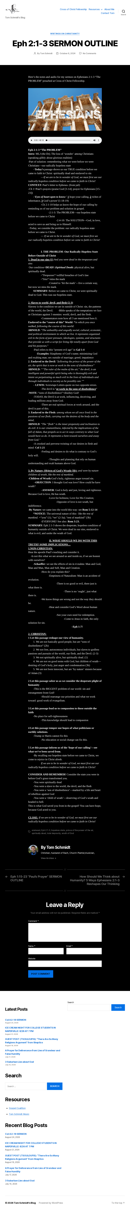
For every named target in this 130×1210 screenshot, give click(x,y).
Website (31, 958)
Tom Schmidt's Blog (25, 1203)
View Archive (48, 858)
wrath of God (68, 833)
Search (71, 1002)
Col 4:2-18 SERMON (15, 1020)
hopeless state (58, 830)
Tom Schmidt (46, 53)
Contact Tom (107, 13)
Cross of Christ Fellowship (73, 9)
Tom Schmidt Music (19, 1114)
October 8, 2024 (67, 53)
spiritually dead (39, 833)
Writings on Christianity (65, 34)
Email (69, 946)
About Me (109, 9)
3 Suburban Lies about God (19, 1062)
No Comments (89, 53)
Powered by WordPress (51, 1203)
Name (31, 946)
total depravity (54, 833)
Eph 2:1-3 (45, 830)
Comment (33, 921)
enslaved (36, 830)
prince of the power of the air (79, 830)
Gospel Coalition (17, 1108)
